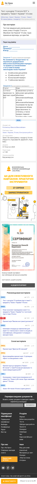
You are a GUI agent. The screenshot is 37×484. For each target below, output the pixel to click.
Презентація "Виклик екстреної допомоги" (18, 321)
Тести (22, 422)
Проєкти (23, 427)
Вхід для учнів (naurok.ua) (24, 449)
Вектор (3, 432)
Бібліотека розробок (27, 419)
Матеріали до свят (26, 453)
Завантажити (10, 481)
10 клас (16, 132)
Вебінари (4, 424)
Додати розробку (19, 285)
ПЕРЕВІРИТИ (30, 405)
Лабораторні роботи (27, 424)
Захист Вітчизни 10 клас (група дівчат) (17, 388)
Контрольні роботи (25, 132)
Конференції (5, 427)
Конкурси (23, 429)
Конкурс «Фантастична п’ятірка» (25, 457)
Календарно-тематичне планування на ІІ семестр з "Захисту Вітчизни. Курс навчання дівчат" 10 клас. (18, 379)
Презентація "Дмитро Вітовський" (15, 349)
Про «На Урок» (6, 448)
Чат (21, 434)
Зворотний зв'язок (7, 459)
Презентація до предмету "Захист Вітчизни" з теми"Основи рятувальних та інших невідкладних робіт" (17, 368)
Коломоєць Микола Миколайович (14, 127)
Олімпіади (23, 432)
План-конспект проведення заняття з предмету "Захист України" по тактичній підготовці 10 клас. (17, 312)
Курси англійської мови (26, 438)
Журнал (22, 417)
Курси (3, 429)
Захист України (8, 132)
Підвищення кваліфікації (5, 420)
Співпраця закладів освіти (8, 451)
